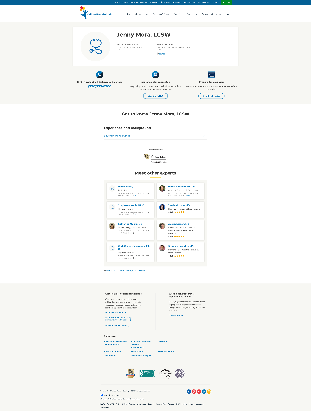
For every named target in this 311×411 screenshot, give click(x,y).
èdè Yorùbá (105, 408)
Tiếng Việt (110, 404)
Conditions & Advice (161, 14)
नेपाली (164, 404)
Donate (227, 2)
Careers (125, 2)
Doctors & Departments (137, 14)
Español (117, 2)
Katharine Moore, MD (130, 224)
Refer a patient (165, 351)
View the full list (155, 96)
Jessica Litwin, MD (179, 205)
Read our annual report (116, 326)
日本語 (178, 404)
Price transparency (139, 355)
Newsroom (136, 351)
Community (192, 14)
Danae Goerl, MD (127, 186)
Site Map (126, 391)
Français (159, 404)
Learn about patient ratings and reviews (125, 270)
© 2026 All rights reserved (140, 391)
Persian (191, 404)
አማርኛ (139, 404)
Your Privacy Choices (111, 395)
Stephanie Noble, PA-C (131, 205)
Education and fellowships (117, 136)
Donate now (175, 315)
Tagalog (171, 404)
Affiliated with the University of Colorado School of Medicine (122, 399)
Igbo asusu (199, 404)
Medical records (111, 351)
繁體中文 (125, 404)
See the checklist (211, 96)
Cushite (184, 404)
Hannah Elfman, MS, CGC (182, 186)
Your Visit (178, 14)
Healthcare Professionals (138, 2)
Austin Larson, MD (178, 224)
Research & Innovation (211, 14)
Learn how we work (114, 313)
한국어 (118, 404)
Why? (162, 53)
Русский (132, 404)
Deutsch (151, 404)
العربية (144, 404)
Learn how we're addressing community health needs (118, 319)
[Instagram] (209, 391)
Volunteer (108, 355)
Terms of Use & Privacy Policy (110, 391)
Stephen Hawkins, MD (181, 246)
